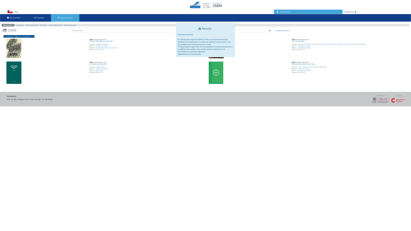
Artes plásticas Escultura (304, 48)
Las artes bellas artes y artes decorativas (106, 48)
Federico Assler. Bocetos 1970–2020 (101, 41)
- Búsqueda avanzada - (282, 30)
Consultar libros (66, 18)
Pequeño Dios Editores (101, 69)
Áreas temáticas (31, 25)
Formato (43, 25)
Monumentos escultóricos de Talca (303, 64)
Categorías (19, 25)
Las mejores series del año (98, 64)
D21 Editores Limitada (101, 46)
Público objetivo (69, 25)
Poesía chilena (99, 70)
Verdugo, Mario (100, 67)
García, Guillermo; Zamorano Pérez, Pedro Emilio (312, 67)
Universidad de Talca (304, 69)
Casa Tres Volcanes (298, 41)
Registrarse (349, 12)
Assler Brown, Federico (102, 44)
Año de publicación (55, 25)
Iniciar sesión (285, 12)
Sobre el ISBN (14, 18)
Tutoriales (40, 18)
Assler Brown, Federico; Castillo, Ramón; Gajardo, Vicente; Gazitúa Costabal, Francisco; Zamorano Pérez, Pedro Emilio (332, 44)
